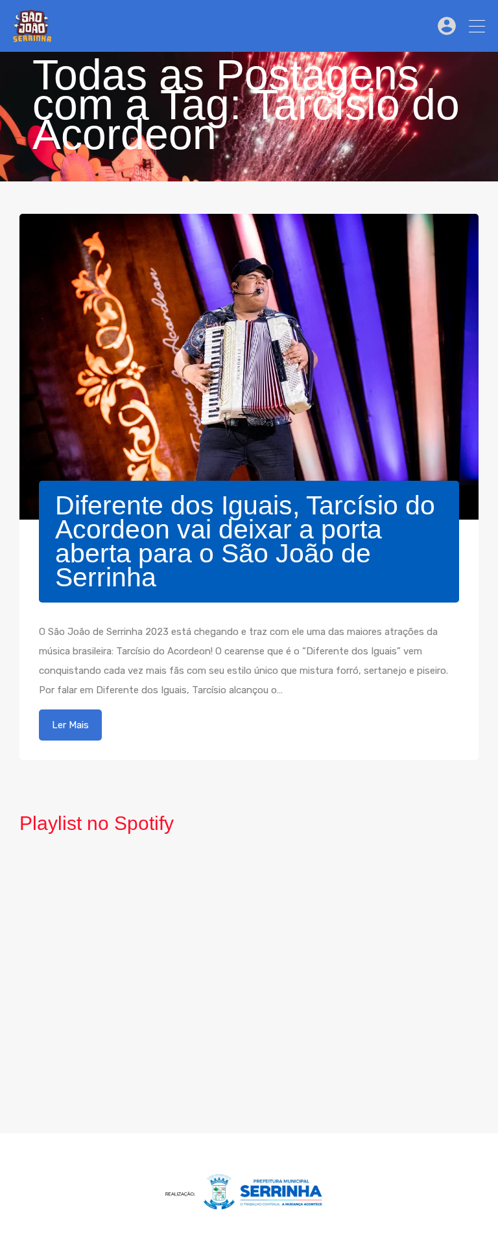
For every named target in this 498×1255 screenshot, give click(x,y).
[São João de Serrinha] (32, 36)
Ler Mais (70, 725)
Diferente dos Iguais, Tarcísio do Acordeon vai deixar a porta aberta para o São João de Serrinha (245, 541)
